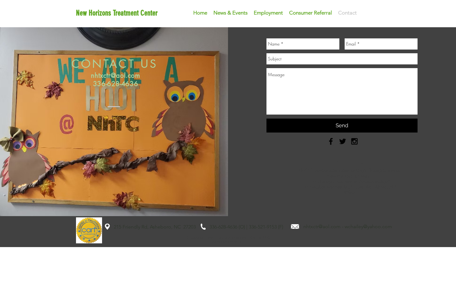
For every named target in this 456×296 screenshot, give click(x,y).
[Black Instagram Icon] (354, 141)
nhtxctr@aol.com (115, 75)
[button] (230, 12)
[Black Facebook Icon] (330, 141)
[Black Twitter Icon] (342, 141)
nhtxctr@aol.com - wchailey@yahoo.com (347, 226)
